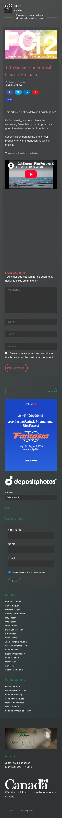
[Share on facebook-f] (9, 92)
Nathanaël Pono (12, 610)
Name (13, 544)
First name (16, 529)
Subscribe (14, 581)
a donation (31, 140)
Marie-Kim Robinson (14, 703)
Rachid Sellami (12, 649)
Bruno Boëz (10, 634)
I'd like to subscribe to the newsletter (29, 572)
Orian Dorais (11, 625)
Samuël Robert (12, 658)
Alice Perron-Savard (14, 699)
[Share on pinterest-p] (35, 92)
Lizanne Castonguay (15, 654)
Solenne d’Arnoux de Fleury (18, 711)
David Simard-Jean (14, 630)
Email (12, 558)
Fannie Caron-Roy (13, 694)
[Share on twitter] (18, 92)
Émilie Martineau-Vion (15, 691)
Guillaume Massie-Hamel (17, 646)
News (9, 99)
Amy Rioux (10, 666)
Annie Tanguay (12, 606)
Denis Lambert (12, 706)
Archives (9, 492)
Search (51, 391)
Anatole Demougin (14, 670)
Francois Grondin (17, 82)
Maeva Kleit (10, 662)
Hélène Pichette (12, 686)
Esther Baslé (11, 637)
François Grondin (13, 601)
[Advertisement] (31, 221)
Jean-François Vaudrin (16, 642)
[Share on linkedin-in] (26, 92)
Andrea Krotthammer (15, 613)
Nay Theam (10, 618)
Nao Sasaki (10, 622)
